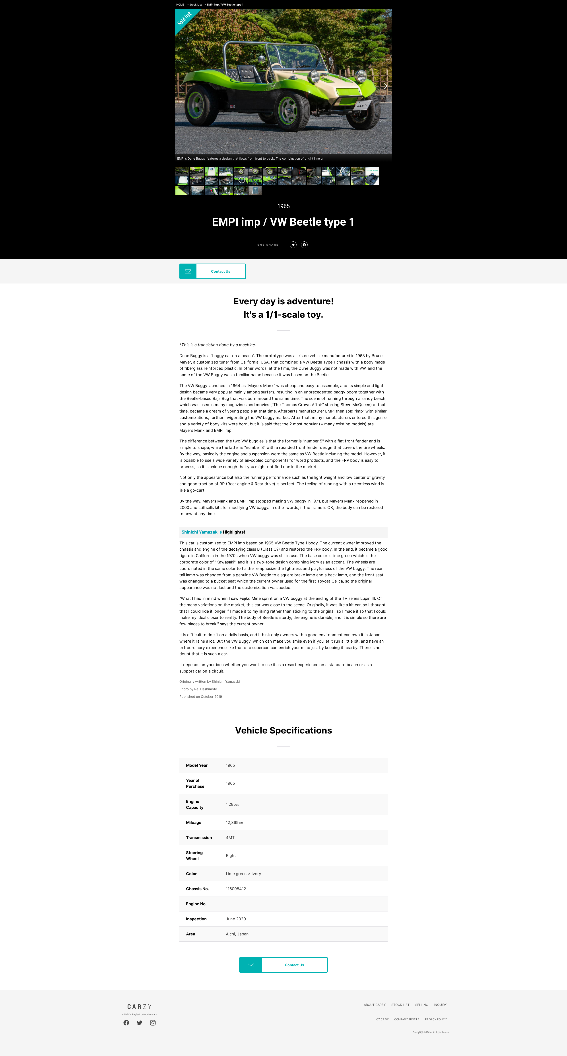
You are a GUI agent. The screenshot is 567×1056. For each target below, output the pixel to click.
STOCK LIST (400, 1005)
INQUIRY (440, 1005)
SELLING (421, 1005)
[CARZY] (139, 1008)
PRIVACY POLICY (436, 1019)
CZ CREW (382, 1019)
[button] (385, 86)
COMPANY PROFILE (406, 1019)
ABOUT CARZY (375, 1005)
